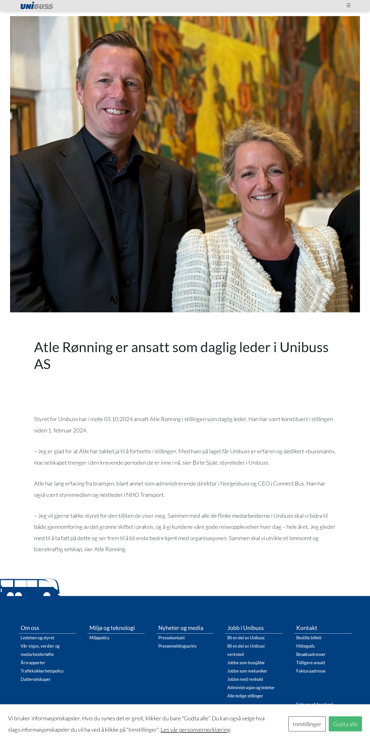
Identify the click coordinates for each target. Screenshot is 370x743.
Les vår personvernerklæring (196, 729)
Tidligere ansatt (310, 662)
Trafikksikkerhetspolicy (42, 671)
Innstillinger (307, 723)
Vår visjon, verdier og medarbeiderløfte (40, 650)
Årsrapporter (33, 662)
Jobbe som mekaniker (247, 671)
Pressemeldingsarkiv (177, 646)
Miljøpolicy (99, 637)
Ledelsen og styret (37, 637)
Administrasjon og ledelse (250, 687)
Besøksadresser (311, 654)
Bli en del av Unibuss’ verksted (246, 650)
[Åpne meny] (349, 5)
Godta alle (345, 723)
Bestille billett (308, 637)
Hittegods (305, 646)
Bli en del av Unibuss (246, 637)
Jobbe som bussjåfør (246, 662)
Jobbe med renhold (245, 679)
